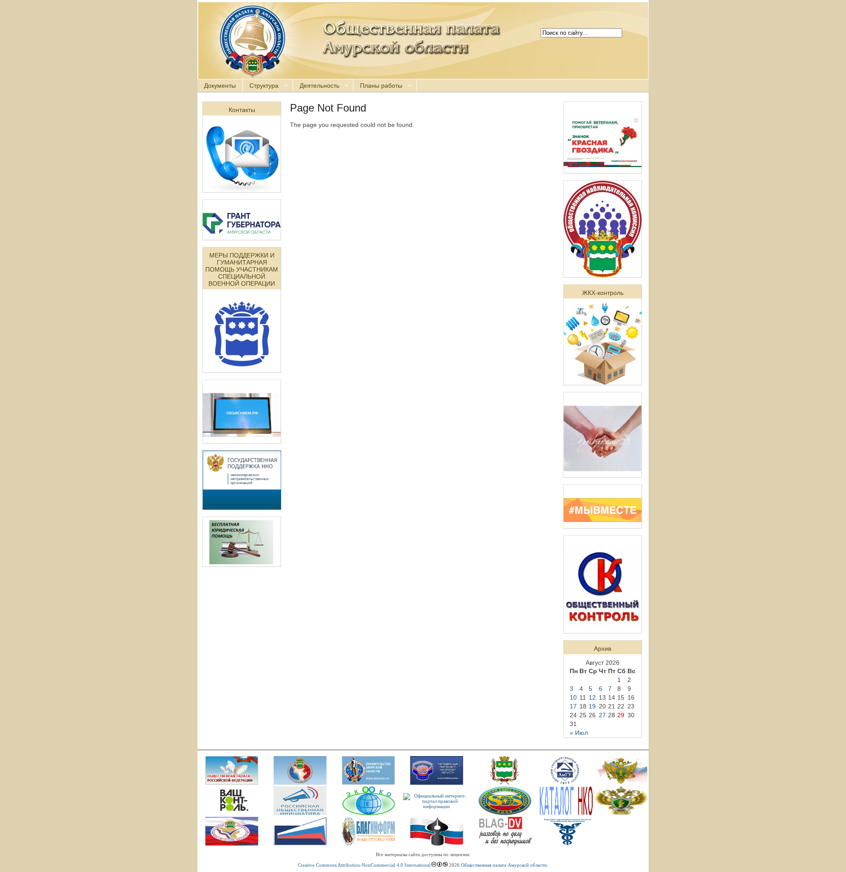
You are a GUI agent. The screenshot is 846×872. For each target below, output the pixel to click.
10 (573, 697)
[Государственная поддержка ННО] (242, 507)
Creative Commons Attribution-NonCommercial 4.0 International (364, 865)
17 (573, 706)
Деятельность (316, 86)
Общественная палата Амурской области (504, 865)
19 (592, 706)
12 (592, 697)
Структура (260, 86)
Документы (220, 85)
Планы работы (377, 86)
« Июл (579, 732)
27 (602, 715)
